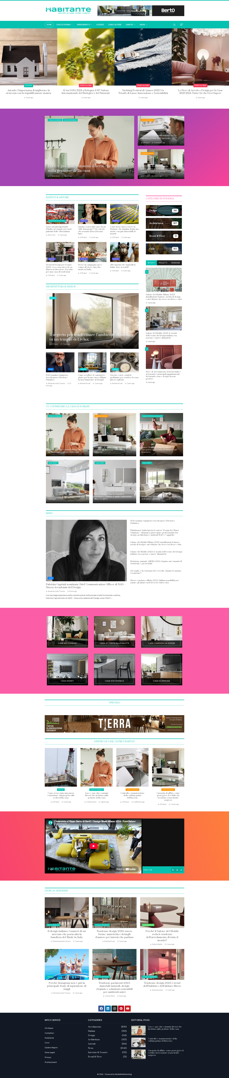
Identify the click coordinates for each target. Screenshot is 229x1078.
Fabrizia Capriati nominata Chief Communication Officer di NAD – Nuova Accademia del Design (86, 586)
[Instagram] (114, 1009)
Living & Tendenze (102, 925)
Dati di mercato (53, 925)
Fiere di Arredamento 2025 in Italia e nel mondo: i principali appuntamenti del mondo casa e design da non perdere (163, 375)
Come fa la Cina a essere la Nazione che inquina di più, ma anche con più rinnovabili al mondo (124, 230)
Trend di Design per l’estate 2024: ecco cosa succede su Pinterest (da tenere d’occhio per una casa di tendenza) (59, 268)
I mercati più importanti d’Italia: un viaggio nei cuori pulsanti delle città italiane (59, 229)
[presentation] (2, 65)
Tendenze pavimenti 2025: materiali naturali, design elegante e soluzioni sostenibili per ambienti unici (114, 988)
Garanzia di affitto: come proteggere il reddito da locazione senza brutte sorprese (60, 796)
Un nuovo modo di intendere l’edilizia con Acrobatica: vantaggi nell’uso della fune (143, 92)
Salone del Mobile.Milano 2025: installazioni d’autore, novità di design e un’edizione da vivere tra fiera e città (164, 296)
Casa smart (53, 463)
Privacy (48, 1057)
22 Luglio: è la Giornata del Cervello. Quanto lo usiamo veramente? (155, 572)
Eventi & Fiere (28, 85)
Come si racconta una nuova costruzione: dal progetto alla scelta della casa (132, 795)
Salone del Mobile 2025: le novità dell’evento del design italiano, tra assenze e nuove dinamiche (161, 335)
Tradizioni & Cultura (57, 221)
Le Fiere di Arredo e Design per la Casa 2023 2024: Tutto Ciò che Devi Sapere (28, 92)
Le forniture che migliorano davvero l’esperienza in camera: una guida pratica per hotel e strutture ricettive (85, 93)
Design (53, 298)
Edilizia (143, 85)
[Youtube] (128, 1009)
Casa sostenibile (70, 120)
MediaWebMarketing (123, 1074)
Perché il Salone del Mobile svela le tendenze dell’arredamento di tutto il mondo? (162, 936)
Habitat (84, 221)
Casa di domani (147, 120)
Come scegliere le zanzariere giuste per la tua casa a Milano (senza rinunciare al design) (92, 377)
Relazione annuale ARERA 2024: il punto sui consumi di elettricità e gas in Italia (156, 562)
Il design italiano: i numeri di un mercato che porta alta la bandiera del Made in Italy (67, 934)
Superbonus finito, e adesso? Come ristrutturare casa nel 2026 (96, 795)
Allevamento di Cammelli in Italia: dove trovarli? (122, 266)
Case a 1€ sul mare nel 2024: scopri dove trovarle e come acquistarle (200, 92)
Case (200, 85)
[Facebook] (101, 1009)
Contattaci (49, 1033)
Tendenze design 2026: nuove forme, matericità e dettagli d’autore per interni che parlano (114, 934)
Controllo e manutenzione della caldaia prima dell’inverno (162, 1039)
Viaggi (49, 977)
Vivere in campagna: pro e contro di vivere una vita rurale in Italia (90, 267)
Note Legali (50, 1052)
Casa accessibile (55, 120)
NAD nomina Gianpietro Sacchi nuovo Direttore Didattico (57, 377)
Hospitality (86, 85)
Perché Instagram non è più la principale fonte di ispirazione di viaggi (66, 986)
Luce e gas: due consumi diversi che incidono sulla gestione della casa (168, 795)
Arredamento (148, 925)
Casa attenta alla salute (152, 416)
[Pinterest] (121, 1009)
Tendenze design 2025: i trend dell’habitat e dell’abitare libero (162, 985)
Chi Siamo (49, 1028)
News (51, 369)
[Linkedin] (108, 1009)
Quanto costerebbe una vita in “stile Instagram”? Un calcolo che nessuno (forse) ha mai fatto (92, 230)
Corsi (47, 1042)
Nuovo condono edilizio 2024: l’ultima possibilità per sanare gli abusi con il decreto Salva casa (154, 581)
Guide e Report (51, 1047)
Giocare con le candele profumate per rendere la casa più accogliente (124, 377)
